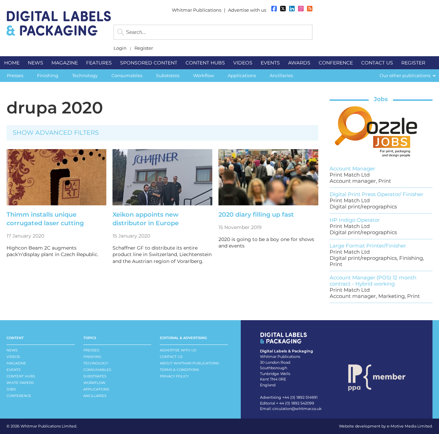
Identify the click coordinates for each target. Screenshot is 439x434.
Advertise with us (247, 10)
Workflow (94, 383)
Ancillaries (94, 396)
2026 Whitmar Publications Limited (43, 426)
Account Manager (352, 168)
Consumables (97, 369)
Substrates (94, 376)
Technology (95, 363)
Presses (91, 350)
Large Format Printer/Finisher (368, 245)
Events (14, 369)
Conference (19, 396)
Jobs (381, 99)
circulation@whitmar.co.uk (297, 408)
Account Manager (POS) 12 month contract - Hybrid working (373, 280)
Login (120, 48)
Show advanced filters (56, 132)
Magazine (16, 363)
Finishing (92, 356)
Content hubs (21, 376)
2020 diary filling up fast (256, 214)
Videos (13, 356)
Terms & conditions (179, 369)
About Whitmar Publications (189, 363)
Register (143, 48)
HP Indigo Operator (355, 220)
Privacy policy (174, 376)
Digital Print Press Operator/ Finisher (376, 194)
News (12, 350)
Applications (96, 389)
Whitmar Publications (196, 10)
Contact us (171, 356)
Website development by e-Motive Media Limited (385, 426)
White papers (20, 383)
